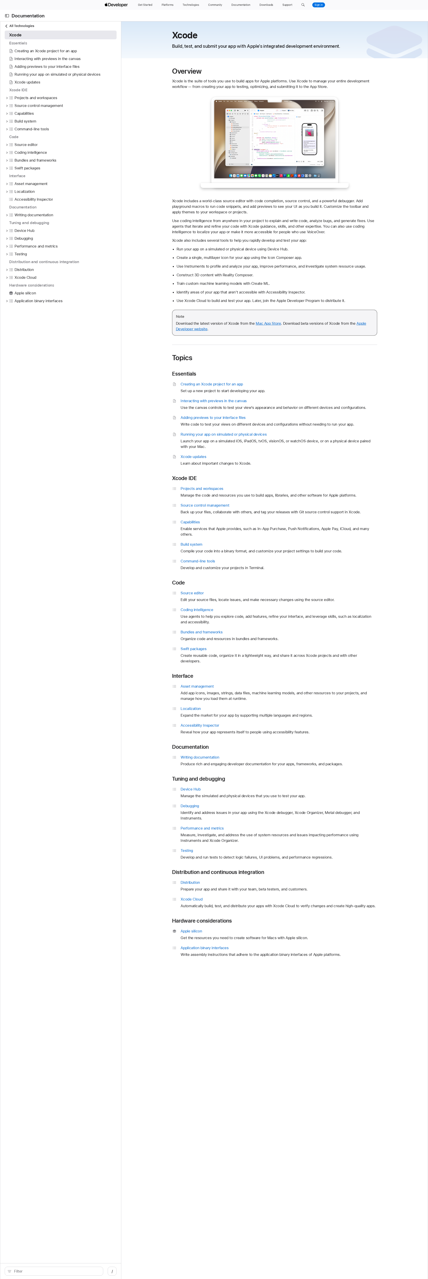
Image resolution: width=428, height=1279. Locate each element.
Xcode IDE (184, 478)
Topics (182, 358)
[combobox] (56, 1271)
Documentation (28, 16)
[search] (54, 1271)
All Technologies (21, 26)
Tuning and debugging (198, 779)
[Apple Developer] (117, 5)
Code (178, 583)
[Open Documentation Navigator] (7, 15)
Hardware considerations (202, 921)
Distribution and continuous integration (218, 872)
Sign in (319, 4)
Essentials (184, 374)
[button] (303, 5)
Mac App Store (268, 323)
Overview (187, 71)
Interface (182, 676)
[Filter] (56, 1271)
